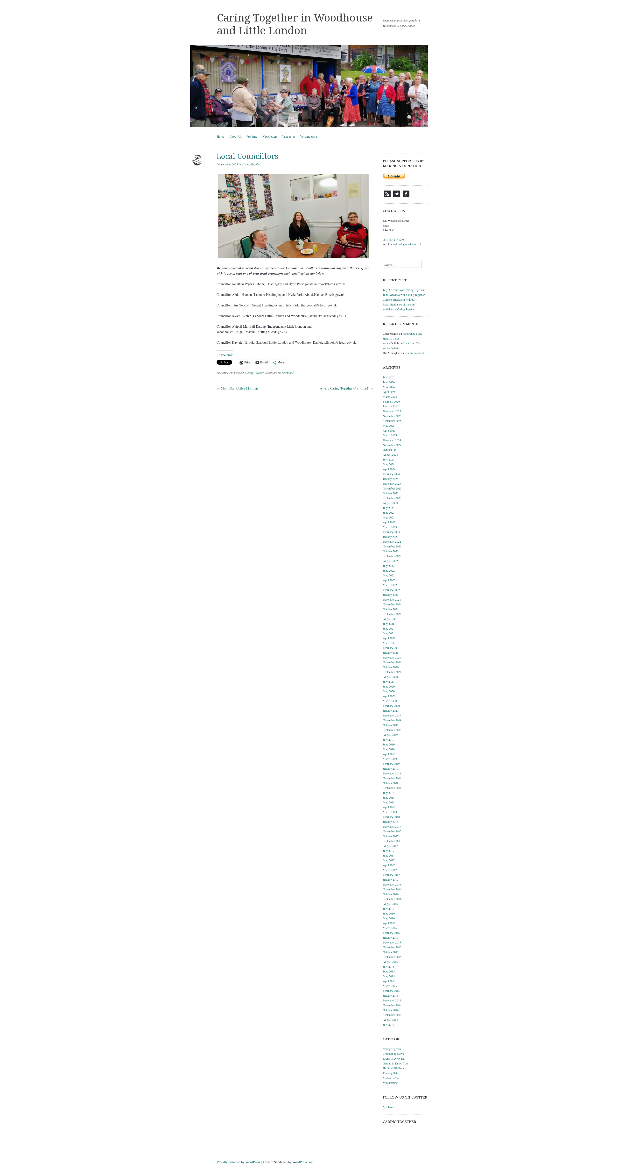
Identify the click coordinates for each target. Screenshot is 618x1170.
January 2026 (390, 406)
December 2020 (392, 657)
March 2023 (390, 527)
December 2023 (392, 483)
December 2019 (392, 715)
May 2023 (389, 517)
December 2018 (392, 773)
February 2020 (391, 706)
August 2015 (390, 962)
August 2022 (390, 561)
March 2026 (390, 396)
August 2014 (390, 1019)
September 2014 (392, 1015)
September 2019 (392, 730)
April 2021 (389, 638)
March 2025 (390, 435)
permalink (288, 373)
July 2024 (388, 459)
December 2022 (392, 541)
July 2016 (388, 908)
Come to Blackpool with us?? (399, 299)
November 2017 (392, 831)
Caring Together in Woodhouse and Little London (295, 24)
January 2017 (390, 879)
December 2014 (392, 1000)
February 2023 (391, 532)
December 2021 (392, 599)
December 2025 (392, 411)
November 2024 (392, 445)
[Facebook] (406, 196)
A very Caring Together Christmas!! (347, 388)
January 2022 (390, 594)
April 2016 (389, 923)
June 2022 (389, 570)
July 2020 (388, 681)
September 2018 (392, 788)
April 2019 (389, 754)
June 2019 (389, 744)
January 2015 (390, 995)
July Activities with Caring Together (403, 290)
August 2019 (390, 735)
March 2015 (390, 986)
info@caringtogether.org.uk (406, 244)
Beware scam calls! (416, 353)
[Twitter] (396, 196)
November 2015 (392, 947)
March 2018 (390, 812)
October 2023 (391, 493)
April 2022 (389, 580)
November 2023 (392, 488)
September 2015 (392, 957)
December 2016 (392, 884)
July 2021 (388, 623)
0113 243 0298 (395, 239)
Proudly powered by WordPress (238, 1162)
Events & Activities (394, 1058)
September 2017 (392, 841)
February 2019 (391, 764)
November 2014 (392, 1005)
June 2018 (389, 797)
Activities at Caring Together (399, 309)
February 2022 (391, 590)
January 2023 (390, 537)
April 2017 (389, 865)
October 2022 (391, 551)
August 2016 (390, 904)
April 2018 (389, 807)
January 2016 (390, 937)
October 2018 (391, 783)
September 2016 (392, 899)
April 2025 (389, 430)
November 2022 (392, 546)
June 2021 (389, 628)
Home (221, 136)
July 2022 (388, 565)
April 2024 (389, 469)
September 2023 (392, 498)
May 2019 (389, 749)
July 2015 (388, 966)
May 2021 (389, 633)
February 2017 (391, 875)
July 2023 (388, 508)
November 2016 (392, 889)
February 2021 (391, 648)
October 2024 (391, 450)
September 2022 (392, 556)
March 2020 (390, 701)
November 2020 (392, 662)
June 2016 (389, 913)
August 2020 (390, 677)
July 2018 (388, 792)
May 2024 (389, 464)
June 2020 (389, 686)
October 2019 (391, 725)
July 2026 (388, 377)
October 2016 (391, 894)
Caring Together (251, 164)
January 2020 (390, 710)
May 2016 (389, 918)
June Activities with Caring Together (404, 295)
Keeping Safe (390, 1073)
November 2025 (392, 416)
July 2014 (388, 1024)
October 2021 (391, 609)
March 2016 (390, 928)
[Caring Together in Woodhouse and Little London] (309, 86)
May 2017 (389, 860)
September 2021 (392, 614)
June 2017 (389, 855)
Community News (393, 1054)
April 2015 (389, 981)
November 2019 (392, 720)
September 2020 (392, 672)
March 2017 (390, 870)
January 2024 (390, 479)
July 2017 (388, 850)
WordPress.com (303, 1162)
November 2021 (392, 604)
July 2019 (388, 739)
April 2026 (389, 392)
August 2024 (390, 454)
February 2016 (391, 933)
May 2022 (389, 575)
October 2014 (391, 1010)
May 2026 (389, 387)
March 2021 (390, 643)
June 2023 (389, 512)
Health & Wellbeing (394, 1068)
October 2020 (391, 667)
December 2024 (392, 440)
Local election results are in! (399, 304)
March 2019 (390, 759)
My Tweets (389, 1107)
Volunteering (308, 136)
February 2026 (391, 401)
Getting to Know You (395, 1063)
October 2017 (391, 836)
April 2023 (389, 522)
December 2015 (392, 942)
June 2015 (389, 971)
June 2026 (389, 382)
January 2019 (390, 768)
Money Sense (391, 1078)
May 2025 (389, 425)
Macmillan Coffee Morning (237, 388)
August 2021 (390, 619)
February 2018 (391, 817)
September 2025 (392, 421)
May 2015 (389, 976)
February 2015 (391, 991)
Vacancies (288, 136)
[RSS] (387, 196)
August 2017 (390, 846)
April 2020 (389, 696)
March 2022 (390, 585)
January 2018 (390, 821)
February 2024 (391, 474)
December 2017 (392, 826)
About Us (235, 136)
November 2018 (392, 778)
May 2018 (389, 802)
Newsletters (269, 136)
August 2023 (390, 503)
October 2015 (391, 952)
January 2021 (390, 652)
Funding (252, 136)
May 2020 (389, 691)
